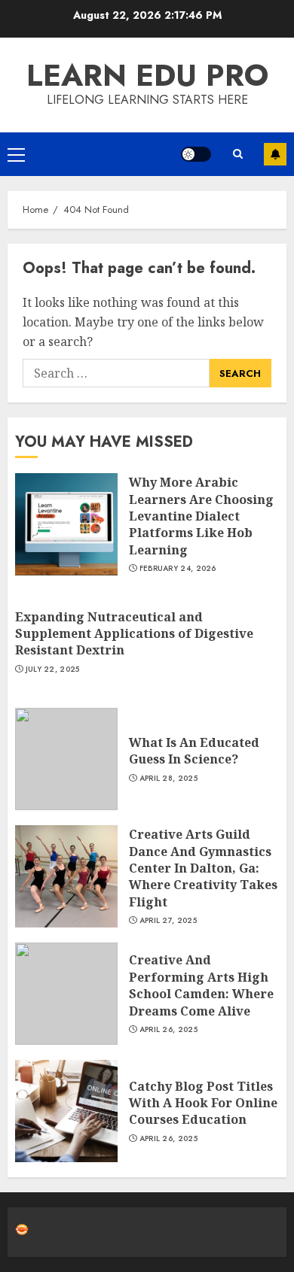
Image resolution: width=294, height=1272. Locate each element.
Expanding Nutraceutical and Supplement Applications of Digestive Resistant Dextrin (134, 634)
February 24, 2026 (177, 568)
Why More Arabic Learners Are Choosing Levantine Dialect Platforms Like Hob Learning (201, 516)
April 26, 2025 (168, 1030)
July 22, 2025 (53, 669)
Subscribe (275, 154)
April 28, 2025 (168, 778)
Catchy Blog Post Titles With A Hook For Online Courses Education (203, 1103)
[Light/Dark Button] (196, 154)
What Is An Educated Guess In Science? (194, 750)
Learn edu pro (147, 75)
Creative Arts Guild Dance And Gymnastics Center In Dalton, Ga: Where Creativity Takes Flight (203, 868)
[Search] (237, 153)
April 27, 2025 (168, 920)
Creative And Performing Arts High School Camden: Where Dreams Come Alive (201, 985)
